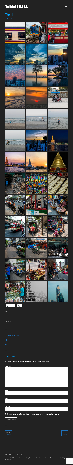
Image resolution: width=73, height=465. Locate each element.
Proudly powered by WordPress (45, 458)
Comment (8, 366)
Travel (13, 19)
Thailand (7, 19)
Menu (65, 6)
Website (7, 406)
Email (7, 398)
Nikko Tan (7, 324)
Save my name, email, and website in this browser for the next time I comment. (33, 414)
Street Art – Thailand (12, 335)
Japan (6, 345)
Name (7, 390)
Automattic (8, 459)
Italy (6, 340)
